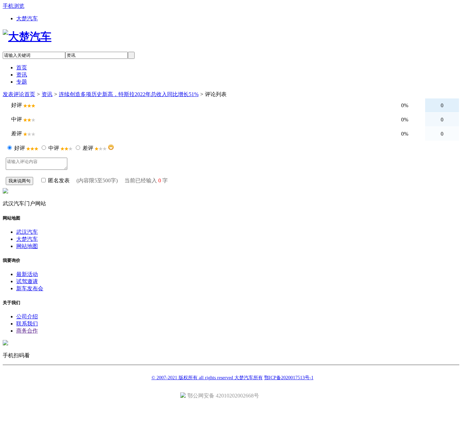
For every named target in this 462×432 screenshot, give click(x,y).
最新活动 (27, 274)
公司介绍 (27, 316)
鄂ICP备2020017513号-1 (289, 377)
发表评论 (13, 94)
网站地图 (27, 246)
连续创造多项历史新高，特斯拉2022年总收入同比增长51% (129, 94)
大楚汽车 (27, 18)
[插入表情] (111, 147)
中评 (54, 148)
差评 (88, 148)
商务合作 (27, 331)
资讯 (47, 94)
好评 (19, 148)
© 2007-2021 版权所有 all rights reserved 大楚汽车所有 (207, 377)
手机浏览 (13, 6)
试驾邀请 (27, 281)
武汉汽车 (27, 232)
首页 (29, 94)
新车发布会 (29, 288)
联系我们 (27, 323)
